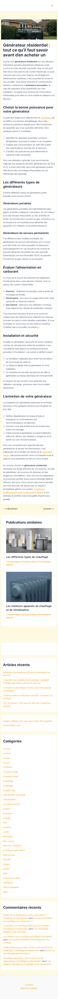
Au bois (6, 748)
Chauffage (8, 781)
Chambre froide (10, 772)
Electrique (7, 813)
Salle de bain (9, 855)
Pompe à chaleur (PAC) (14, 850)
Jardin (6, 832)
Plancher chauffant (12, 845)
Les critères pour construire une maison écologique (27, 936)
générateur (46, 117)
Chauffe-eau (9, 790)
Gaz (5, 822)
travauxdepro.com (12, 725)
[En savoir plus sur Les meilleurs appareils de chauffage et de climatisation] (29, 586)
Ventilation (8, 882)
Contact (29, 985)
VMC (5, 892)
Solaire (6, 864)
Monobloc (8, 836)
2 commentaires (13, 562)
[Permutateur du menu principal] (52, 6)
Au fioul (6, 753)
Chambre (7, 767)
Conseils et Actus (29, 562)
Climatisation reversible (14, 795)
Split (5, 873)
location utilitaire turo (13, 721)
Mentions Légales (29, 988)
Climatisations (10, 799)
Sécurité (7, 859)
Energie (6, 818)
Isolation (7, 827)
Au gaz (6, 758)
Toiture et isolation (12, 878)
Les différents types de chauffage (27, 556)
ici (38, 327)
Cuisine (6, 809)
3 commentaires (13, 615)
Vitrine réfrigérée (11, 887)
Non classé (8, 841)
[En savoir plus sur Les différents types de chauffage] (29, 540)
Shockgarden (46, 721)
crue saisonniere (31, 721)
